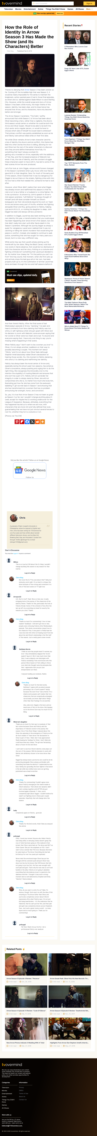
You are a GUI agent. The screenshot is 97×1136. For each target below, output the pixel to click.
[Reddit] (37, 421)
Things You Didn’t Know (55, 9)
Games (70, 9)
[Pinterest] (17, 421)
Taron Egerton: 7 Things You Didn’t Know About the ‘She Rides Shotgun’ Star (77, 141)
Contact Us (23, 1100)
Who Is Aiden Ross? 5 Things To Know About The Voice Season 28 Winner (77, 328)
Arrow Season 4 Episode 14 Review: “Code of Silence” (26, 1011)
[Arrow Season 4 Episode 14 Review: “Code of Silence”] (26, 996)
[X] (32, 421)
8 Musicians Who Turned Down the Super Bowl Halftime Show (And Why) (77, 256)
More (88, 9)
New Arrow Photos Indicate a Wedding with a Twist (25, 1043)
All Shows (80, 9)
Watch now (60, 13)
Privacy (21, 1087)
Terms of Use (23, 1093)
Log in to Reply (30, 573)
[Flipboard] (22, 421)
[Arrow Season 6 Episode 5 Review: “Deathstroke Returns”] (69, 996)
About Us (22, 1096)
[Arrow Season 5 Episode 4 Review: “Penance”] (26, 964)
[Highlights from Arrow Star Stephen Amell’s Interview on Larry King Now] (69, 1029)
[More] (42, 421)
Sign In (89, 3)
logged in (15, 553)
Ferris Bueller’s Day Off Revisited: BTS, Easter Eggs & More (76, 234)
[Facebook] (27, 421)
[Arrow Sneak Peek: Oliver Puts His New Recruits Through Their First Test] (69, 964)
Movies (18, 9)
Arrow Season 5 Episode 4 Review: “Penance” (23, 978)
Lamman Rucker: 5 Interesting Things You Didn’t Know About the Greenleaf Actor (77, 117)
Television (8, 9)
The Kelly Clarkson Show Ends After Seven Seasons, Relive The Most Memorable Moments (76, 304)
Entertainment (30, 9)
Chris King (10, 51)
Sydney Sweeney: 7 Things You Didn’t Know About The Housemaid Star (77, 211)
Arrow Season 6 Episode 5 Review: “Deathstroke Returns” (71, 1011)
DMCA (21, 1090)
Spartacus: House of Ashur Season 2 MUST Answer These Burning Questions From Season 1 (77, 280)
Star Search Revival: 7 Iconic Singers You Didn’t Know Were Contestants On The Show (75, 187)
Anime (40, 9)
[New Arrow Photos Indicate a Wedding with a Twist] (26, 1029)
